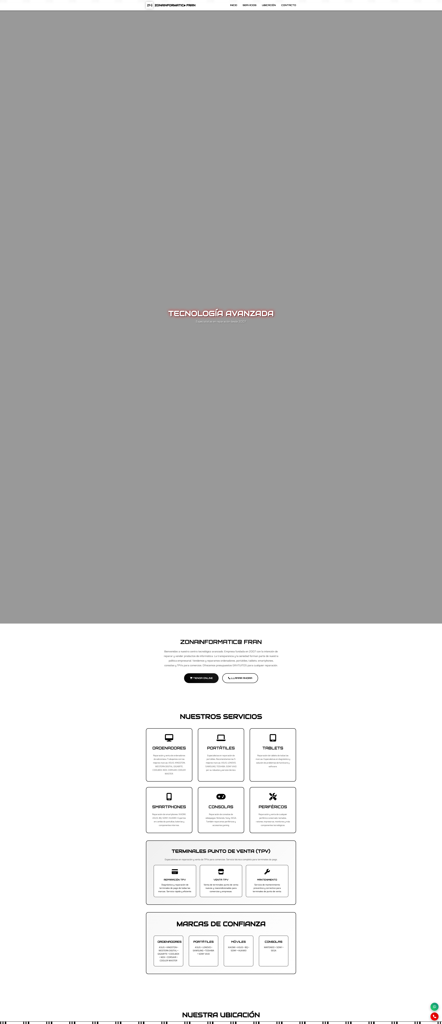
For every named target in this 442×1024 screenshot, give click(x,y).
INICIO (233, 5)
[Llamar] (434, 1016)
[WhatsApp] (434, 1007)
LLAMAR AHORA (241, 678)
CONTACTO (288, 5)
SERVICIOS (249, 5)
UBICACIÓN (269, 5)
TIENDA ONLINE (202, 678)
